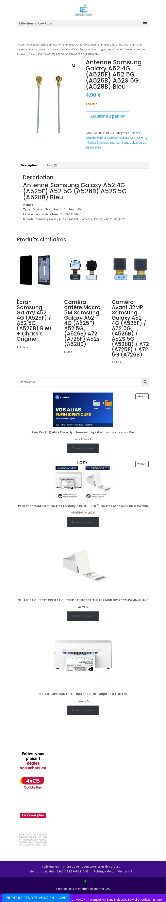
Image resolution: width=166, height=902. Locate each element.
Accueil (21, 44)
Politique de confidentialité (113, 871)
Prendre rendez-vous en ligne (36, 898)
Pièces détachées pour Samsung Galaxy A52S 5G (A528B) (97, 49)
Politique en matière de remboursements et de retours (81, 866)
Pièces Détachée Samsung (82, 44)
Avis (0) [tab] (52, 165)
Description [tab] (29, 165)
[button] (74, 65)
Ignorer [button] (158, 899)
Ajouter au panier (107, 116)
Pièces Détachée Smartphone (45, 44)
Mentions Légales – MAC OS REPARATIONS (58, 871)
